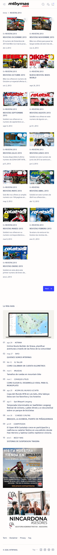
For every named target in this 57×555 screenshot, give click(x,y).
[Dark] (48, 4)
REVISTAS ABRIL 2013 (39, 191)
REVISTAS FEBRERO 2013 (40, 228)
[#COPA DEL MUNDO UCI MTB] (26, 390)
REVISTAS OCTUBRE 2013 (14, 75)
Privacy (23, 538)
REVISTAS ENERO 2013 (13, 266)
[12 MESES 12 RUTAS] (22, 415)
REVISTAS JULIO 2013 (12, 153)
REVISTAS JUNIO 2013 (39, 153)
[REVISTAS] (35, 187)
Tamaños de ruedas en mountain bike (24, 374)
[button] (19, 135)
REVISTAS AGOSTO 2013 (40, 113)
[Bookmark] (53, 4)
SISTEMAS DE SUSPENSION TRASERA (23, 441)
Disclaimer (13, 538)
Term (5, 538)
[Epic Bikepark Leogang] (23, 401)
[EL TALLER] (18, 362)
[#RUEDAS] (18, 370)
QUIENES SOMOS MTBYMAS (19, 357)
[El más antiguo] (48, 288)
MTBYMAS (13, 550)
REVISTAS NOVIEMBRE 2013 (42, 37)
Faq (29, 538)
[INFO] (17, 353)
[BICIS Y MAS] (18, 437)
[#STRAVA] (18, 342)
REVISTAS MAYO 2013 (12, 191)
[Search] (43, 4)
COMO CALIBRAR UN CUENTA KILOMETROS (26, 366)
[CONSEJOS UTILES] (21, 379)
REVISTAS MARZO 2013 (13, 228)
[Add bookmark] (25, 19)
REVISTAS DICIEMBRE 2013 (15, 37)
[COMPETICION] (19, 424)
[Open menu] (4, 4)
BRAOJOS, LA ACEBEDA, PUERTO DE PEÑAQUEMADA (30, 419)
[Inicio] (5, 13)
